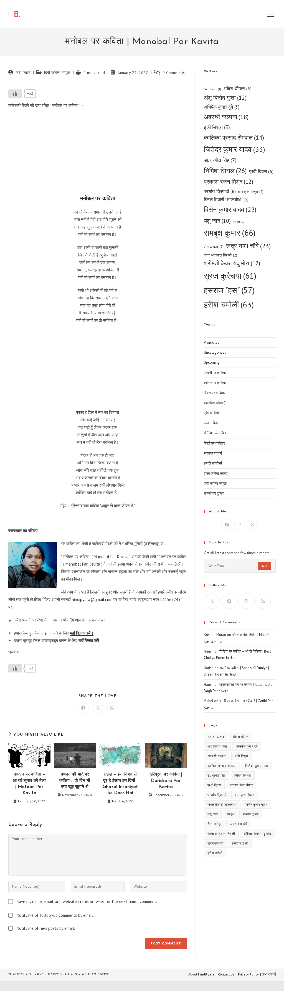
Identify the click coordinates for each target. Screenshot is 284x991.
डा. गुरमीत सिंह (220, 160)
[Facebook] (226, 524)
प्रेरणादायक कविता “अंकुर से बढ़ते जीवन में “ (103, 505)
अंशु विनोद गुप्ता (225, 97)
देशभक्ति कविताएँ (214, 402)
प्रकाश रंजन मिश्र (228, 181)
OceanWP (101, 974)
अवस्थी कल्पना (226, 117)
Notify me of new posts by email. (46, 928)
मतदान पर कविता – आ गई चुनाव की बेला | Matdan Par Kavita (29, 783)
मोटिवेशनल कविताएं (216, 433)
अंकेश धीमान (237, 88)
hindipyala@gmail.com (92, 599)
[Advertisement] (97, 153)
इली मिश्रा (217, 127)
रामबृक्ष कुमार (229, 232)
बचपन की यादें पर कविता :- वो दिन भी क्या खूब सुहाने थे (74, 780)
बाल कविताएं (211, 423)
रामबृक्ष (239, 222)
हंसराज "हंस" (229, 290)
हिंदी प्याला (23, 72)
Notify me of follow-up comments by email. (55, 915)
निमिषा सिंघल (225, 170)
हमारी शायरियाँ (213, 463)
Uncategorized (215, 352)
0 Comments (174, 72)
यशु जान (217, 220)
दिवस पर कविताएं (214, 393)
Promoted (211, 342)
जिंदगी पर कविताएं (215, 372)
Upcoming (212, 362)
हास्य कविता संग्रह (215, 473)
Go (264, 566)
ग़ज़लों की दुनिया (214, 493)
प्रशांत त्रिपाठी (220, 191)
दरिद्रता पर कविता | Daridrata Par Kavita (165, 780)
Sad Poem (212, 89)
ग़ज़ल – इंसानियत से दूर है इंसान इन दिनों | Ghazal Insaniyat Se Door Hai (120, 783)
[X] (252, 524)
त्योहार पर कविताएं (215, 382)
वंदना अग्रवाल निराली (220, 255)
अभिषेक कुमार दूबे (221, 107)
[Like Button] (15, 93)
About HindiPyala (201, 974)
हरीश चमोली (229, 304)
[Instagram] (239, 524)
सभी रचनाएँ (269, 974)
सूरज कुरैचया (230, 276)
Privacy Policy (248, 974)
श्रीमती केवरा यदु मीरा (232, 263)
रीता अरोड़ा (214, 247)
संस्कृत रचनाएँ (213, 453)
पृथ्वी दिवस (261, 171)
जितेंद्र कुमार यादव (234, 149)
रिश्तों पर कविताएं (214, 443)
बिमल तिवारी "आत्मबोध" (226, 199)
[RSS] (263, 601)
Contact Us (226, 974)
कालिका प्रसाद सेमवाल (234, 137)
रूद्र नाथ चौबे (248, 246)
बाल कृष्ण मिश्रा (250, 191)
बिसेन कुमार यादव (230, 209)
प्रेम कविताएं (212, 412)
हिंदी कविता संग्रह (57, 72)
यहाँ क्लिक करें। (81, 633)
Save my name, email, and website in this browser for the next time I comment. (87, 901)
